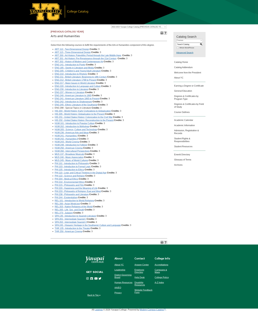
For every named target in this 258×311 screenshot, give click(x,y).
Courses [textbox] (180, 40)
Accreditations (161, 265)
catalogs (99, 310)
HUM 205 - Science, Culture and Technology (76, 129)
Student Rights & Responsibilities (182, 140)
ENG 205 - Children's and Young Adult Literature (78, 71)
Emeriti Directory (182, 154)
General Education (183, 91)
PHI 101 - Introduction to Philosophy (72, 163)
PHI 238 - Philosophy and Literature (72, 194)
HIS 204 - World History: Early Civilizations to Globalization (83, 111)
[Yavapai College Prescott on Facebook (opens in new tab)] (92, 278)
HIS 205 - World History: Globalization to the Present (80, 114)
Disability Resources (140, 283)
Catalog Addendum (183, 67)
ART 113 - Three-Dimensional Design (73, 52)
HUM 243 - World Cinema (67, 142)
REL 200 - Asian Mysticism (67, 204)
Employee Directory (139, 271)
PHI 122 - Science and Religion (70, 176)
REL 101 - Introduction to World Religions (74, 200)
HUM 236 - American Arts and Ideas (72, 132)
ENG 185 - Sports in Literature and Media (74, 68)
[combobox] (138, 26)
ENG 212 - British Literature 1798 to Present (75, 80)
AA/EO (117, 288)
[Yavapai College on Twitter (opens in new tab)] (100, 278)
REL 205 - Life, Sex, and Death (69, 210)
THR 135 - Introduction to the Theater (72, 228)
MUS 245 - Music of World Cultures (71, 160)
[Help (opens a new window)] (165, 32)
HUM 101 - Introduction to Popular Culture (75, 123)
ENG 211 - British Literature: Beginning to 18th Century (81, 77)
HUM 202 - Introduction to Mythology (72, 126)
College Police (162, 277)
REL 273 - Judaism (64, 213)
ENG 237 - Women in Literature (70, 92)
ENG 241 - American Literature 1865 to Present (77, 98)
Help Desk (140, 277)
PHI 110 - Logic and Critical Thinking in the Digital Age (80, 173)
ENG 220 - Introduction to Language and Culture (78, 86)
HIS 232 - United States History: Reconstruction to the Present (84, 120)
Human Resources (123, 282)
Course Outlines (182, 112)
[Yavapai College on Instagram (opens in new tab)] (88, 278)
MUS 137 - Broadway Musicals (69, 154)
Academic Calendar (183, 120)
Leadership (119, 270)
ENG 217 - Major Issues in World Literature (75, 83)
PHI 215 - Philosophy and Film (69, 185)
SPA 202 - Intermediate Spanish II (71, 222)
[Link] (127, 12)
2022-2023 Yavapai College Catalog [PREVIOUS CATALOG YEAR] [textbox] (138, 27)
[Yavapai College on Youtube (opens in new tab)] (96, 278)
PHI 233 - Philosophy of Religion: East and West (78, 191)
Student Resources (183, 146)
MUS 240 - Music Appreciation (69, 157)
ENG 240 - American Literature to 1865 (73, 95)
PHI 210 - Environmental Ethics (70, 182)
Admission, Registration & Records (186, 131)
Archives (178, 165)
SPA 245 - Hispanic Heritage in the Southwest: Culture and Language (88, 225)
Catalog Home (181, 62)
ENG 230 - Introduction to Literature (71, 89)
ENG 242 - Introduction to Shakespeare (73, 102)
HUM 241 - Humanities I (66, 136)
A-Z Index (159, 282)
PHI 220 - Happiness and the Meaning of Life (76, 188)
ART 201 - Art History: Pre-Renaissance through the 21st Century (86, 58)
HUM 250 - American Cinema (69, 148)
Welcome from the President (187, 72)
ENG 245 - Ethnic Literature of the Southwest (76, 105)
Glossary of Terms (182, 160)
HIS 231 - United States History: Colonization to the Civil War (83, 117)
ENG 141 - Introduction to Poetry (70, 65)
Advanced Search (184, 53)
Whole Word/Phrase (187, 48)
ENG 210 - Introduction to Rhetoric (71, 74)
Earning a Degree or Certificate (189, 86)
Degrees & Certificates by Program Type (186, 97)
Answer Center (142, 265)
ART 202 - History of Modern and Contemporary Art (79, 61)
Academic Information (184, 125)
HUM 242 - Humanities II (66, 139)
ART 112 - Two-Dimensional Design (72, 49)
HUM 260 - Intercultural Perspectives (72, 151)
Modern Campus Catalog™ (153, 310)
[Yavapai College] (94, 259)
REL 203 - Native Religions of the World (74, 206)
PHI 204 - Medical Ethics (66, 179)
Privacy (118, 293)
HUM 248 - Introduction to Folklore (71, 145)
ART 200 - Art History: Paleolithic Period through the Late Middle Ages (88, 55)
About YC (178, 78)
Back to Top (93, 295)
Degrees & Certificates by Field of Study (189, 105)
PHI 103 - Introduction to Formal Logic (73, 166)
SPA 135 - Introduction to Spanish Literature (75, 216)
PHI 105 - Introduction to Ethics (69, 169)
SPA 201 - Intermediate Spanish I (70, 219)
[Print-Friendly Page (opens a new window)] (161, 32)
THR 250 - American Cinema (68, 231)
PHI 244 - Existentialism (66, 197)
